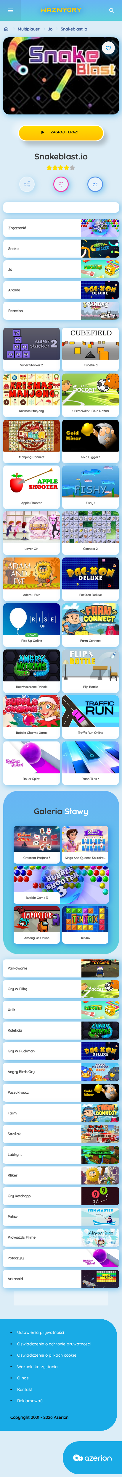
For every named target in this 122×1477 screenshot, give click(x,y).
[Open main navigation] (10, 10)
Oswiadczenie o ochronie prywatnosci (54, 1344)
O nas (23, 1378)
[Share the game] (27, 184)
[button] (111, 10)
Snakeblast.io (74, 29)
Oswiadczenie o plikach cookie (46, 1355)
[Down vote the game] (61, 184)
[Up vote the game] (95, 184)
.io (50, 29)
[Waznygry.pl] (6, 29)
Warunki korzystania (37, 1366)
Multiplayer (29, 29)
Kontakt (25, 1389)
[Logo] (61, 10)
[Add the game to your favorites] (108, 47)
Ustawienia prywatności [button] (40, 1332)
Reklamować (30, 1400)
